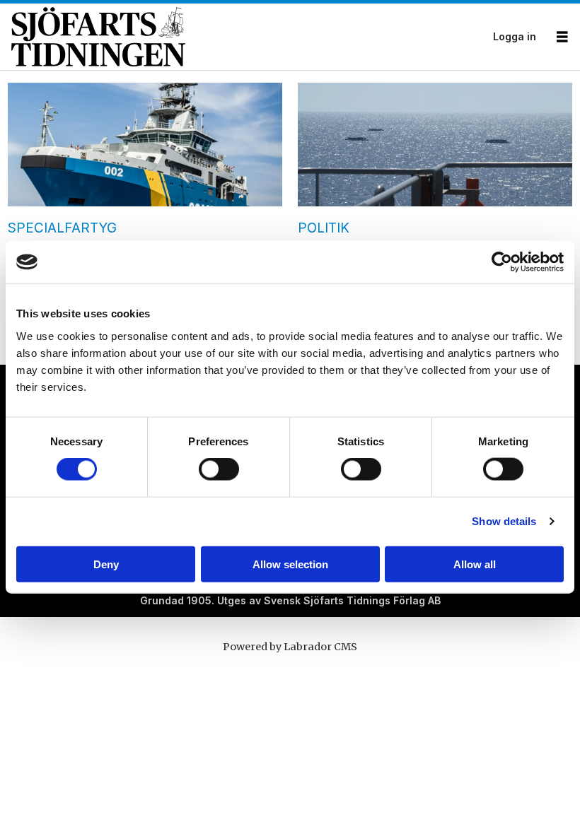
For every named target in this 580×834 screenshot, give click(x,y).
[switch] (219, 469)
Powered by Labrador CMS (290, 646)
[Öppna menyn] (562, 37)
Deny (106, 564)
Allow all (474, 564)
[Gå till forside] (248, 37)
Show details (504, 521)
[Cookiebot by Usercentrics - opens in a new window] (502, 262)
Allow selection (290, 564)
